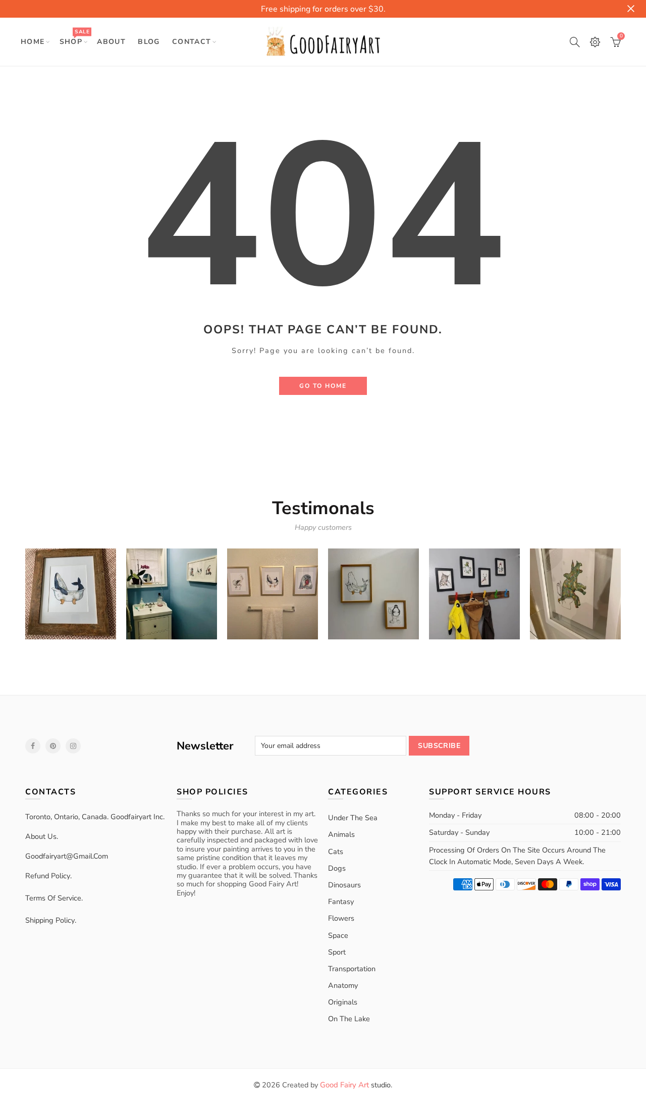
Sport (337, 952)
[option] (70, 593)
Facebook (32, 746)
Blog (149, 41)
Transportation (351, 969)
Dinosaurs (344, 885)
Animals (341, 834)
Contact (191, 41)
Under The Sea (353, 818)
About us (41, 836)
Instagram (73, 746)
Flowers (341, 918)
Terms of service (53, 898)
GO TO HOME (323, 386)
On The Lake (349, 1019)
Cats (335, 851)
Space (338, 935)
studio (355, 1085)
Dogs (337, 868)
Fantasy (341, 901)
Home (33, 41)
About (111, 41)
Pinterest (53, 746)
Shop (74, 37)
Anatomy (343, 985)
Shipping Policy (50, 920)
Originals (342, 1002)
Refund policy (47, 876)
